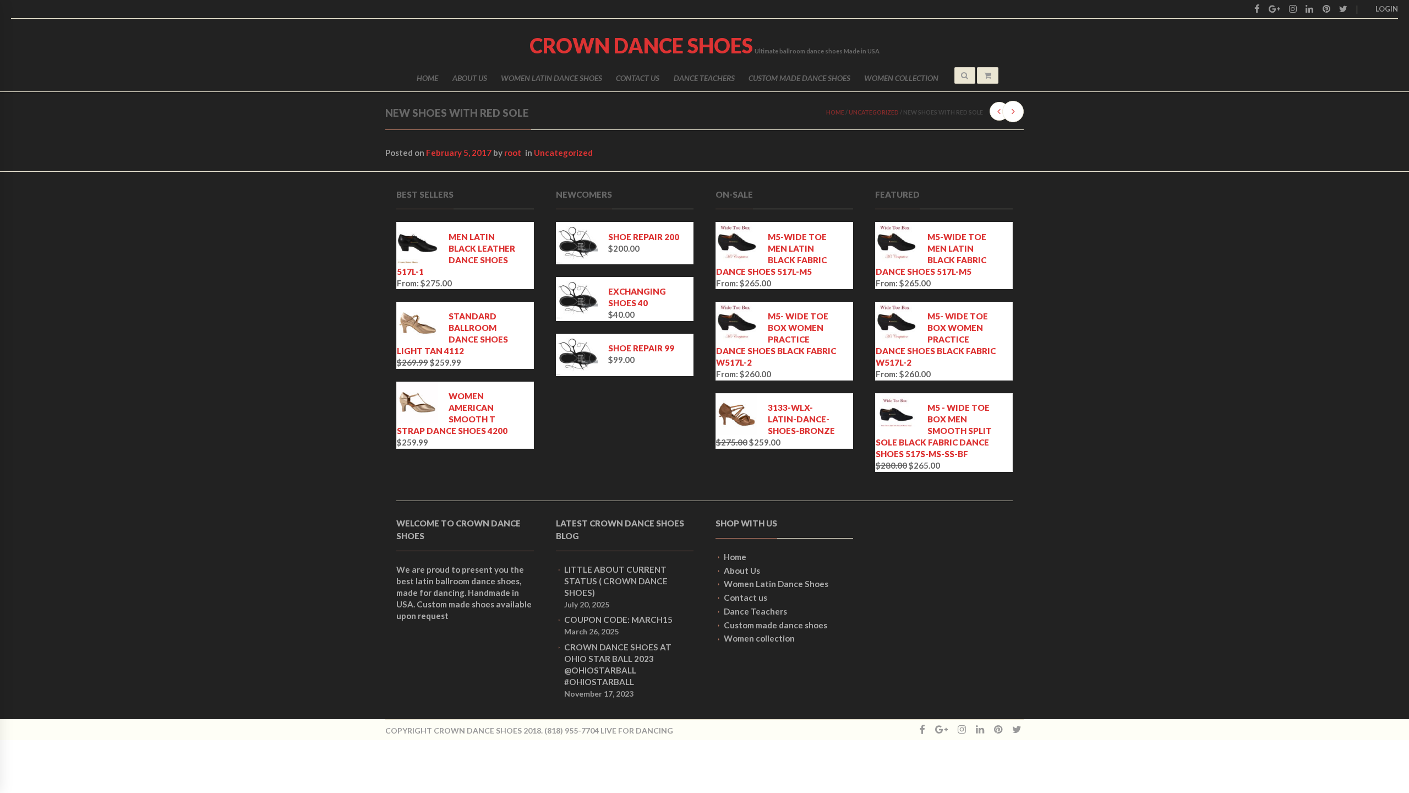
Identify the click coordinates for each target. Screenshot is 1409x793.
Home (427, 78)
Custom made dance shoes (799, 78)
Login (1386, 8)
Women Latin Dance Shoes (551, 78)
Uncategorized (874, 112)
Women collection (901, 78)
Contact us (637, 78)
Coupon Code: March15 (618, 619)
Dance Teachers (704, 78)
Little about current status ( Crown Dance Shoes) (616, 581)
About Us (469, 78)
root (512, 152)
